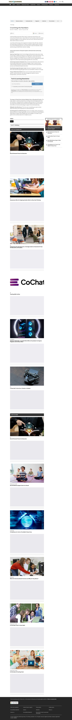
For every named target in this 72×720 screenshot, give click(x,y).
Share (13, 33)
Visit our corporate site (51, 699)
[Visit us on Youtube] (51, 1)
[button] (61, 1)
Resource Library (19, 21)
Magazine (37, 21)
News (14, 4)
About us (50, 709)
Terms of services (25, 89)
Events (38, 4)
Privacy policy (38, 707)
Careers (24, 709)
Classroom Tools (25, 4)
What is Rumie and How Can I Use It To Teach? (54, 128)
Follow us (35, 33)
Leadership (33, 4)
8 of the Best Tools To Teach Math (54, 137)
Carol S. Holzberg (14, 29)
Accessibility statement (14, 709)
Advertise (44, 21)
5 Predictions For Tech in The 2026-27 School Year (54, 145)
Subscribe (57, 4)
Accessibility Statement (27, 712)
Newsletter (41, 33)
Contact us (12, 712)
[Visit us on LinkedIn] (54, 1)
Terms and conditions (14, 707)
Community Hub (29, 21)
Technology (12, 24)
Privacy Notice (13, 90)
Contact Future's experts (27, 707)
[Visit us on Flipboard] (52, 1)
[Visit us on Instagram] (49, 1)
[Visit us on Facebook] (45, 1)
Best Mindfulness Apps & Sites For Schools (54, 141)
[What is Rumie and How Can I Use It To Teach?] (53, 125)
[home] (10, 4)
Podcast (51, 4)
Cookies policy (51, 707)
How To (18, 4)
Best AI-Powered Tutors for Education (53, 132)
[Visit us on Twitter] (47, 1)
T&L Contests (51, 21)
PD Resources (45, 4)
